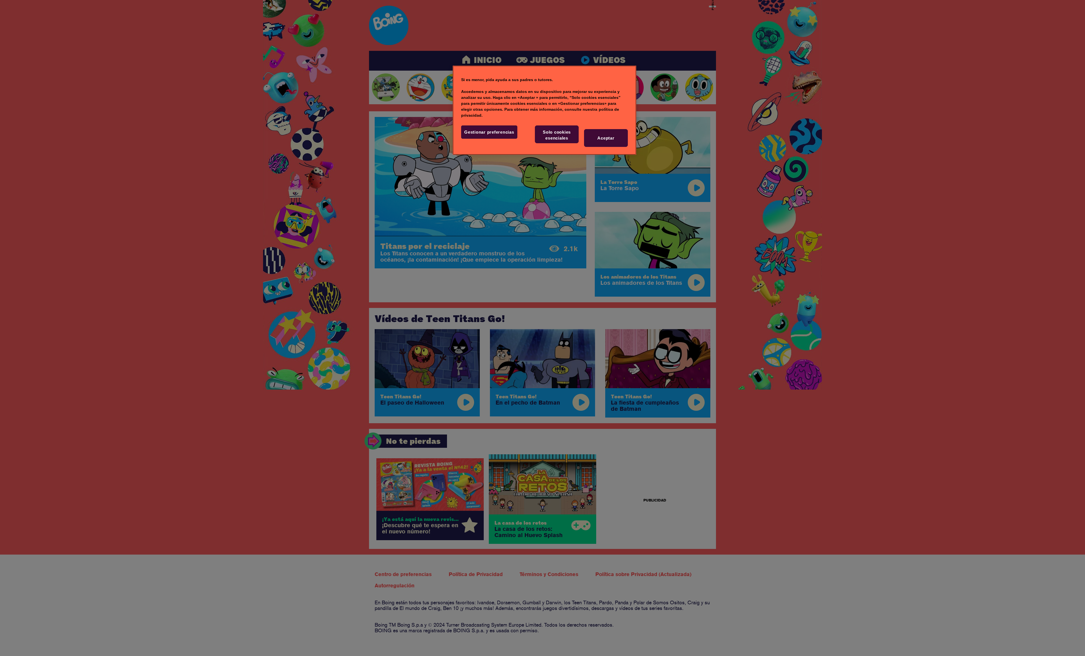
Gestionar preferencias (489, 132)
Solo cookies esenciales (557, 135)
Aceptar (605, 138)
